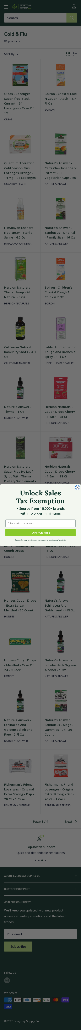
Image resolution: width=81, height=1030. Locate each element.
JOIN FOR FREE (40, 532)
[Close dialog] (77, 487)
